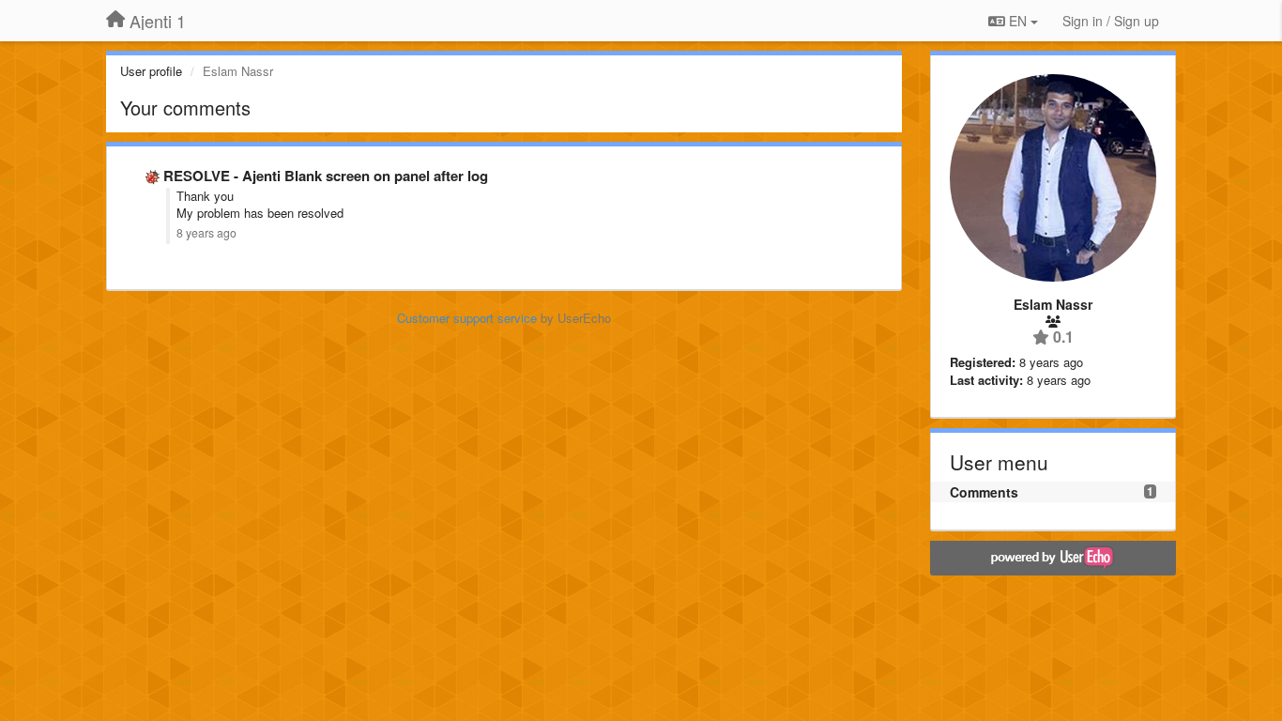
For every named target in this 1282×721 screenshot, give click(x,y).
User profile (151, 71)
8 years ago (206, 232)
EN (1017, 20)
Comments (984, 492)
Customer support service (467, 318)
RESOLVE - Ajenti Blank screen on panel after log (325, 175)
